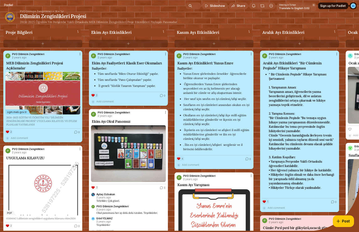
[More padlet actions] (271, 5)
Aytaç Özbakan (105, 194)
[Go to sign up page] (353, 5)
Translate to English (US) (294, 8)
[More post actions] (80, 54)
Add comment (19, 138)
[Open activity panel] (254, 5)
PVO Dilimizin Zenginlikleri (36, 11)
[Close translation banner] (313, 5)
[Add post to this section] (42, 43)
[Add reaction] (349, 129)
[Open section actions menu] (78, 31)
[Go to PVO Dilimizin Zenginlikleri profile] (7, 55)
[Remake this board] (262, 5)
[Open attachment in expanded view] (128, 153)
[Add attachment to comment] (7, 138)
